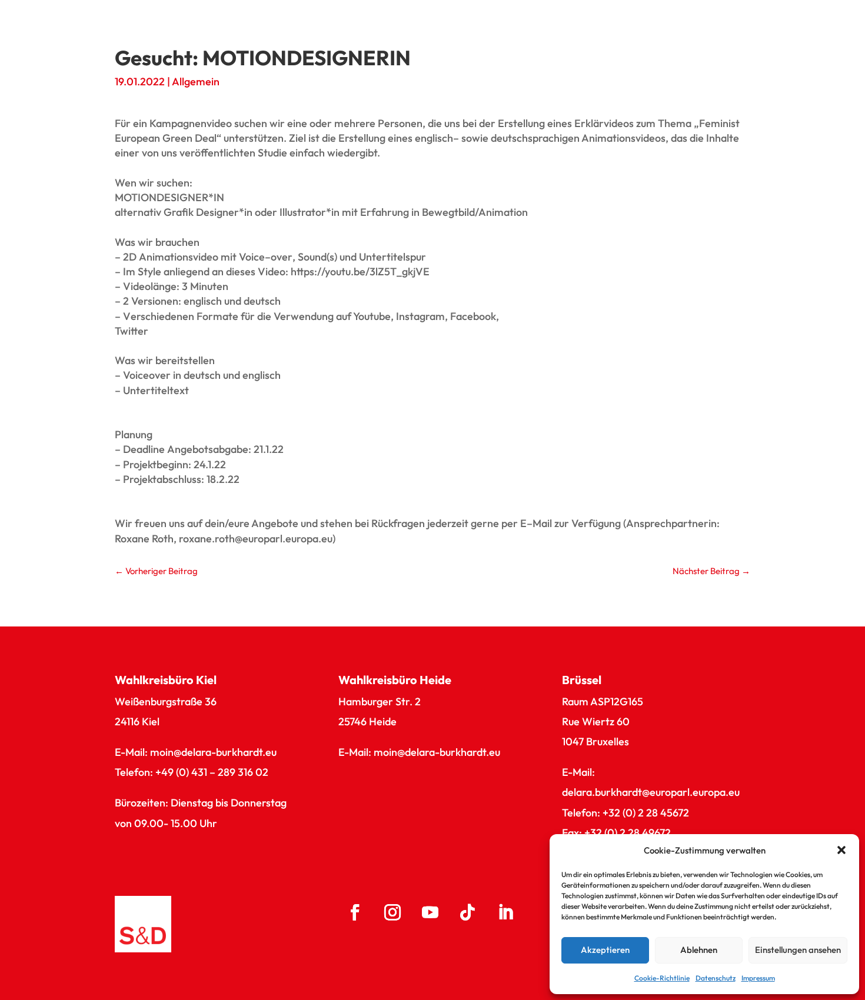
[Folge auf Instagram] (392, 912)
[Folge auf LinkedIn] (505, 912)
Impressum (758, 978)
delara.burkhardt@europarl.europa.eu (651, 792)
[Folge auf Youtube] (430, 912)
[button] (841, 850)
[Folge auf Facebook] (354, 912)
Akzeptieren (605, 949)
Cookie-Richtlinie (662, 978)
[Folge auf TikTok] (467, 912)
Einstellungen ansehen (798, 949)
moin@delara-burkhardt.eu (213, 752)
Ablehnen (698, 949)
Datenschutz (716, 978)
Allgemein (195, 81)
